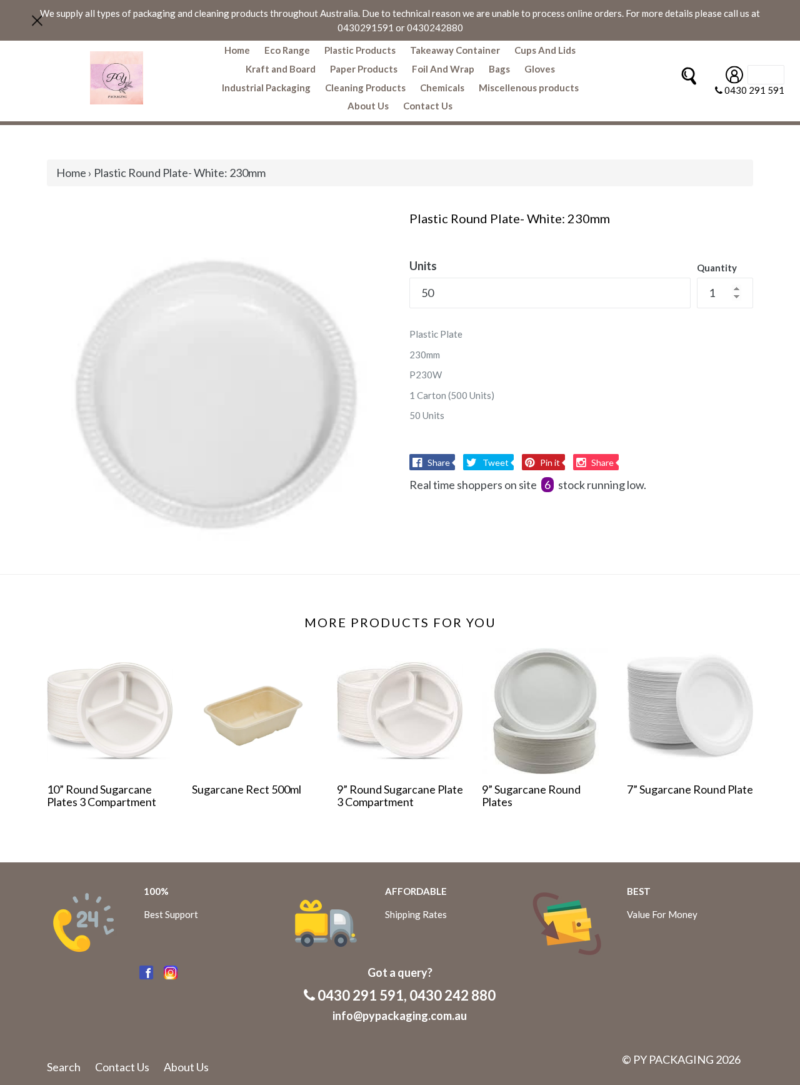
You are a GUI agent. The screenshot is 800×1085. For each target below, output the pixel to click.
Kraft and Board (281, 68)
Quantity (717, 267)
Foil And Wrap (443, 68)
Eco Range (287, 50)
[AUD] (766, 75)
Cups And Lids (545, 50)
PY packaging (673, 1059)
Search (64, 1067)
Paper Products (364, 68)
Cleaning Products (365, 87)
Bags (499, 68)
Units (423, 266)
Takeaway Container (455, 50)
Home (237, 50)
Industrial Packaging (266, 87)
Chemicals (442, 87)
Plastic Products (360, 50)
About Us (368, 105)
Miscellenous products (529, 87)
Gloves (539, 68)
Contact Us (427, 105)
